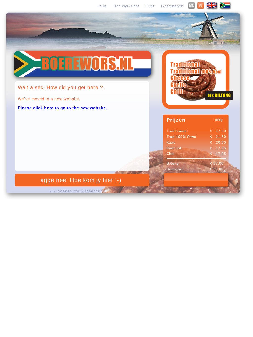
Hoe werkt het (126, 6)
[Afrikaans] (225, 8)
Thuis (102, 6)
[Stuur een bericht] (201, 8)
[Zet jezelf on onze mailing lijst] (192, 8)
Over (150, 6)
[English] (212, 8)
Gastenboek (172, 6)
